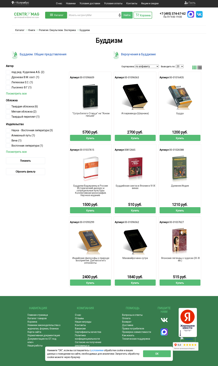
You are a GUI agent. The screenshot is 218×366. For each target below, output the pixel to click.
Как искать (128, 335)
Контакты (131, 3)
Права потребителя (133, 328)
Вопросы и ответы (132, 315)
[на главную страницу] (28, 22)
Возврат (126, 321)
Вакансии (80, 328)
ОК (157, 353)
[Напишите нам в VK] (199, 14)
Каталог (59, 15)
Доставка (127, 325)
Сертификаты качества (88, 332)
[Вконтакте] (164, 320)
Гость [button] (192, 2)
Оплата (126, 318)
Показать (25, 160)
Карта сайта (34, 332)
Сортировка (127, 66)
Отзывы (79, 318)
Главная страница (38, 315)
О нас (59, 3)
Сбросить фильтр (25, 171)
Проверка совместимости (136, 332)
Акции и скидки (150, 3)
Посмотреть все (16, 93)
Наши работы (35, 345)
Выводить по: (168, 66)
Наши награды (83, 321)
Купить (90, 138)
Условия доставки (90, 3)
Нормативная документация (44, 335)
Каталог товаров (37, 318)
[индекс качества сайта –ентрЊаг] (187, 340)
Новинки (71, 3)
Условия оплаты (113, 3)
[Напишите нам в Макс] (190, 14)
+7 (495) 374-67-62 (173, 13)
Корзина (32, 321)
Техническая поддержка (136, 338)
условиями (97, 350)
